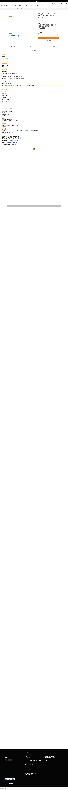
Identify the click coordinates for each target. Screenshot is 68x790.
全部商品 (2, 8)
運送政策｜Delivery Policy (49, 756)
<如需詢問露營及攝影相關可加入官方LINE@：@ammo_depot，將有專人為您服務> (18, 85)
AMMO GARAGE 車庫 (43, 5)
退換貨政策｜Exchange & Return (51, 757)
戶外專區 (26, 5)
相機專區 (15, 5)
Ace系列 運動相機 (16, 8)
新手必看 (36, 5)
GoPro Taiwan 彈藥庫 (15, 139)
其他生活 (31, 5)
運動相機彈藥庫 (13, 141)
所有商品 (11, 5)
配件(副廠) (20, 8)
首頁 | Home (6, 5)
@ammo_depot (12, 142)
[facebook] (14, 36)
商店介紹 (13, 144)
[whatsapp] (16, 36)
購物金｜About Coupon (49, 754)
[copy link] (18, 36)
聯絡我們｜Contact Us (49, 760)
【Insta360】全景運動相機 (8, 8)
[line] (12, 36)
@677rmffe (33, 774)
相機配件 (20, 5)
